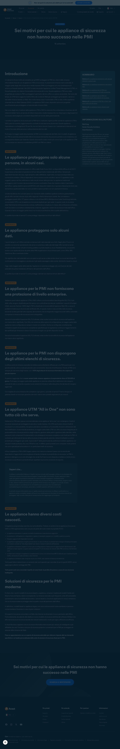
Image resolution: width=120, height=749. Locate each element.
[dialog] (60, 374)
